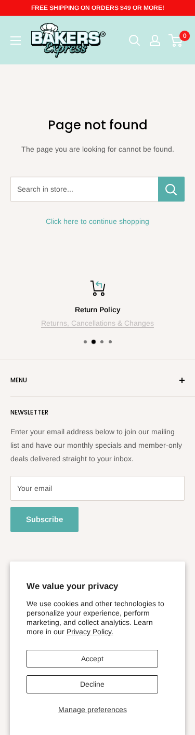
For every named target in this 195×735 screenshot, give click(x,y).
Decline (92, 684)
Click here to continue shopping (97, 221)
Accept (92, 658)
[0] (176, 40)
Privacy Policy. (90, 631)
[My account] (155, 40)
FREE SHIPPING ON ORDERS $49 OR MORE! (97, 7)
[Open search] (134, 40)
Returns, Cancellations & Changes (97, 323)
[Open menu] (15, 40)
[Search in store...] (171, 189)
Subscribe (44, 519)
